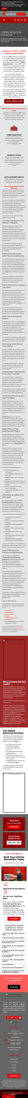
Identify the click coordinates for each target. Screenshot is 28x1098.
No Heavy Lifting (14, 155)
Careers (14, 1070)
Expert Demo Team (14, 135)
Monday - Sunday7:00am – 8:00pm (15, 1043)
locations (14, 1062)
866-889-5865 (15, 1037)
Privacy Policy (14, 1049)
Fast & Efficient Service (14, 177)
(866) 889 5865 (11, 14)
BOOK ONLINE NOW (14, 101)
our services (14, 1059)
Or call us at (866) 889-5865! (13, 897)
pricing (14, 1064)
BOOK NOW (20, 14)
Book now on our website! (14, 889)
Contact (14, 1067)
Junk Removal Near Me (14, 1047)
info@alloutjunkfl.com (15, 1040)
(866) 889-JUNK (14, 843)
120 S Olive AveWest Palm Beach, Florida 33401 (15, 1033)
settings (19, 5)
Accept (4, 8)
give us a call (19, 628)
